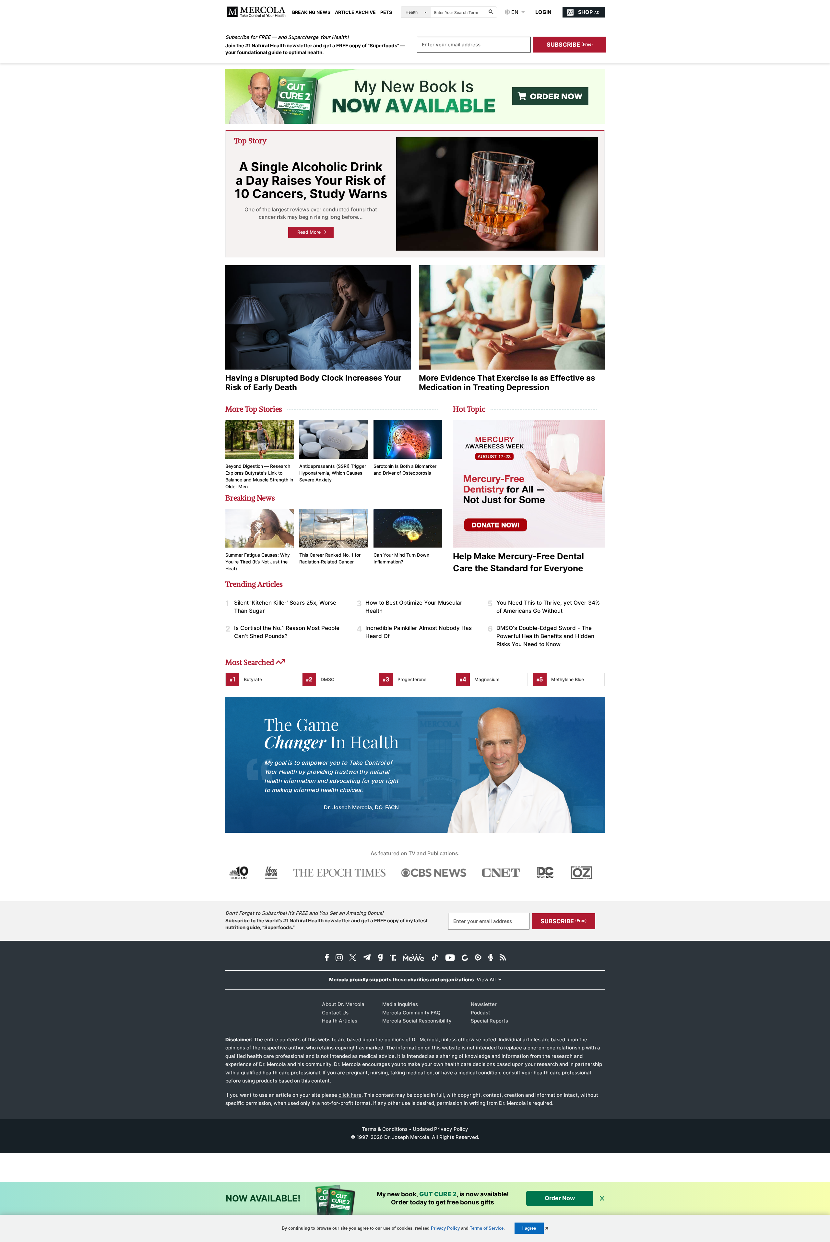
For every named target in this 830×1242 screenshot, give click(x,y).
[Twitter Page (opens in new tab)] (353, 958)
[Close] (602, 1198)
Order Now (560, 1198)
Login (543, 12)
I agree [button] (529, 1228)
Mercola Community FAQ (411, 1013)
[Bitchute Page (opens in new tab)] (465, 958)
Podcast (480, 1013)
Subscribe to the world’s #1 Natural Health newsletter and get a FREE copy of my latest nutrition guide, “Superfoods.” (326, 923)
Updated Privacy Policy (440, 1129)
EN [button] (514, 12)
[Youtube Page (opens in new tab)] (450, 958)
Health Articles (339, 1021)
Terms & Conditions (385, 1129)
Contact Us (335, 1013)
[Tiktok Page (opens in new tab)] (434, 958)
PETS (386, 12)
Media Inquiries (400, 1004)
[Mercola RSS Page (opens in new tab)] (502, 958)
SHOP (588, 12)
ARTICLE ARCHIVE (355, 12)
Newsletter (484, 1004)
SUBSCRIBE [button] (570, 44)
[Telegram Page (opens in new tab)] (367, 958)
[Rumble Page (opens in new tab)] (478, 958)
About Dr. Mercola (343, 1004)
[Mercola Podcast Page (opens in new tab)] (491, 958)
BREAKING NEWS (311, 12)
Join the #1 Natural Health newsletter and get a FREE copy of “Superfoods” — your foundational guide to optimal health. (315, 48)
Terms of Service (487, 1228)
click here (350, 1095)
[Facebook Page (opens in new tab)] (327, 958)
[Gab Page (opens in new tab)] (380, 958)
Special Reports (489, 1021)
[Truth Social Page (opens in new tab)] (393, 958)
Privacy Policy (445, 1228)
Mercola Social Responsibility (417, 1021)
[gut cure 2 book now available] (415, 96)
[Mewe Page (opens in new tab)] (413, 958)
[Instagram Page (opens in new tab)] (339, 958)
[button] (546, 1228)
